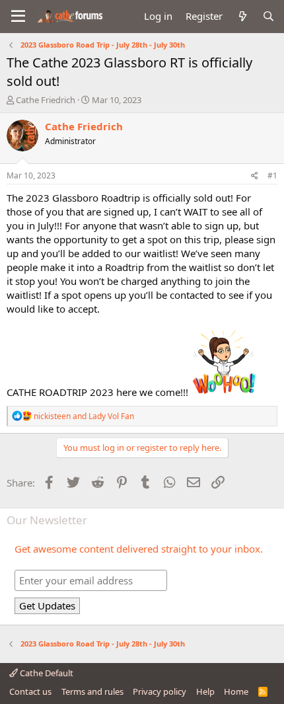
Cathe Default (45, 673)
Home (236, 691)
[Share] (254, 176)
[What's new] (242, 16)
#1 (272, 175)
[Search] (268, 16)
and (84, 416)
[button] (18, 16)
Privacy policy (159, 691)
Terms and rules (92, 691)
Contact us (30, 691)
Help (205, 691)
